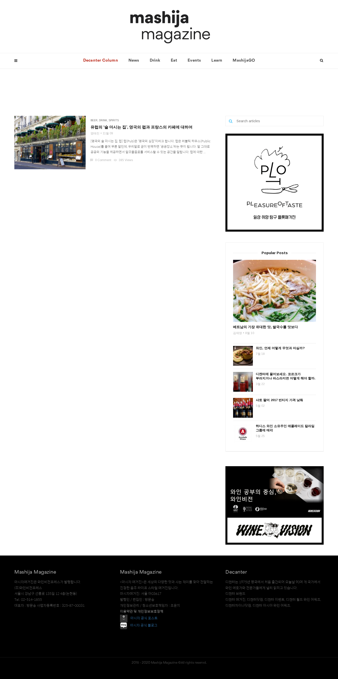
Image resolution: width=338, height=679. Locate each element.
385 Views (123, 160)
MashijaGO (244, 61)
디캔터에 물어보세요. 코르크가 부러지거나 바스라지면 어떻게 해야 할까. (285, 376)
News (133, 61)
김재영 (237, 333)
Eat (174, 61)
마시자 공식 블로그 (143, 625)
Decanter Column (100, 61)
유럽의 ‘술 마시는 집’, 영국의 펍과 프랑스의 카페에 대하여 (142, 127)
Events (194, 61)
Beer (94, 120)
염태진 (95, 133)
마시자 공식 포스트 (144, 618)
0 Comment (101, 160)
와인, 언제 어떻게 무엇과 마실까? (280, 348)
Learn (216, 61)
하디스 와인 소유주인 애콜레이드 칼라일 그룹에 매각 (285, 428)
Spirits (114, 120)
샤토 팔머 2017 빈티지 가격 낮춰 (279, 400)
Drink (155, 61)
